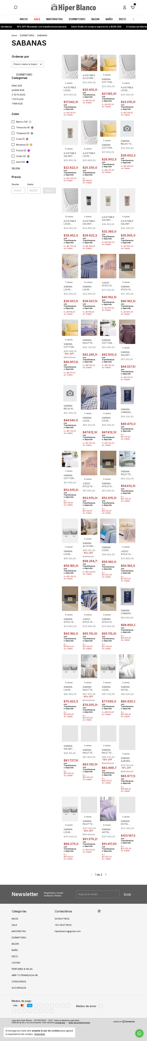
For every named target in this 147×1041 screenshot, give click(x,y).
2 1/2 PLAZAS (18, 94)
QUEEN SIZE (18, 90)
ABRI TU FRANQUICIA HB (25, 975)
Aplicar (49, 190)
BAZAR (95, 19)
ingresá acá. (60, 1022)
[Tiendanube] (124, 1021)
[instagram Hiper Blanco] (99, 911)
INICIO (24, 19)
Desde (15, 184)
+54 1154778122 (63, 925)
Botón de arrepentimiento (79, 1022)
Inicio (14, 35)
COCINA (16, 962)
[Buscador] (16, 7)
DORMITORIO (77, 19)
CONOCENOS (19, 981)
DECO (122, 19)
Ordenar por (20, 56)
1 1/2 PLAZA (17, 99)
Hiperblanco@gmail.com (68, 931)
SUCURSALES (19, 987)
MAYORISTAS (54, 19)
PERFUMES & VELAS (22, 969)
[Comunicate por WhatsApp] (139, 1033)
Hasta (30, 184)
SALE (37, 19)
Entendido (39, 1034)
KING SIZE (17, 85)
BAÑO (109, 19)
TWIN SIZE (17, 103)
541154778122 (62, 918)
